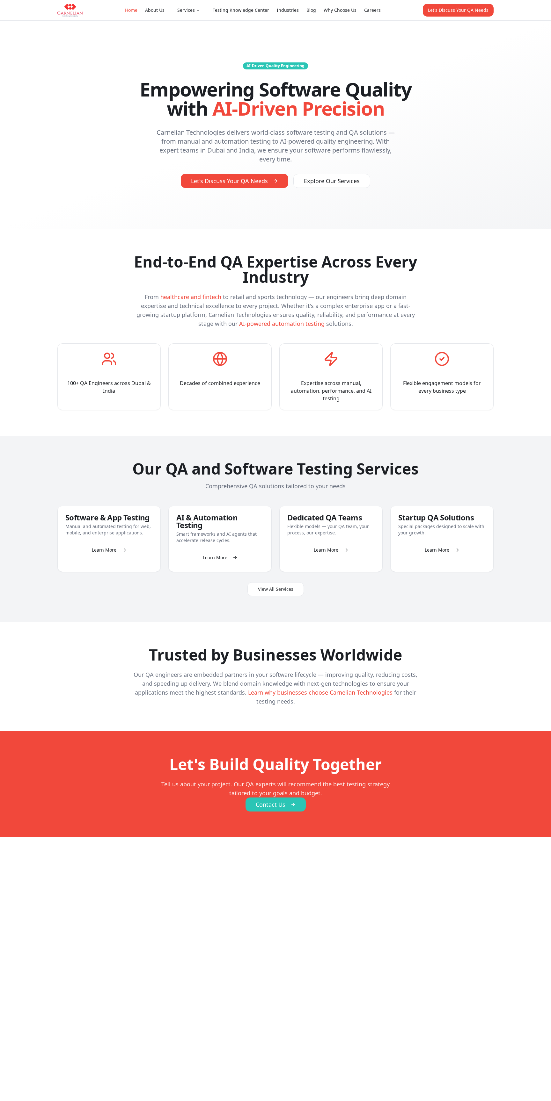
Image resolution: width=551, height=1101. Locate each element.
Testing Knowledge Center (241, 10)
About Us (155, 10)
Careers (372, 10)
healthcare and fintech (190, 297)
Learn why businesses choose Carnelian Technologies (320, 692)
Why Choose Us (340, 10)
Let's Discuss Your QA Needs (458, 10)
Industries (288, 10)
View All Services (275, 589)
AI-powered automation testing (282, 323)
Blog (311, 10)
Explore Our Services (332, 181)
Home (131, 10)
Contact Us (270, 804)
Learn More (104, 550)
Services (186, 10)
